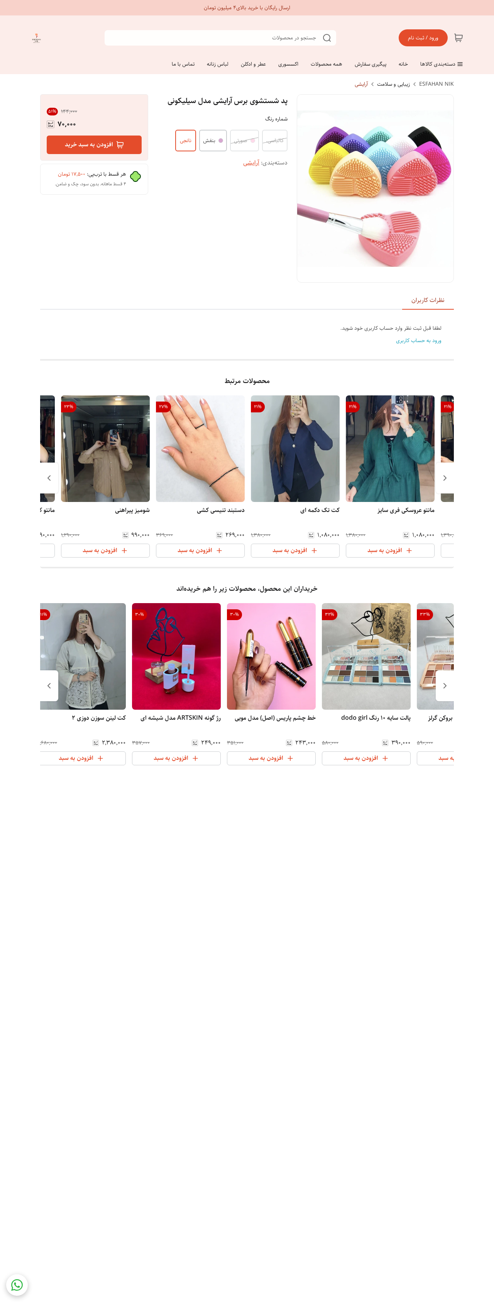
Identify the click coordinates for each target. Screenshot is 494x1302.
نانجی (185, 140)
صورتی (240, 140)
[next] (49, 478)
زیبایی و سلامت (393, 84)
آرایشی (361, 84)
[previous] (445, 478)
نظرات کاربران (428, 300)
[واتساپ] (17, 1285)
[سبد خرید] (458, 37)
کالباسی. (275, 140)
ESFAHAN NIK (436, 84)
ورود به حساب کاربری (419, 340)
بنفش (209, 140)
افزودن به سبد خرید (89, 144)
